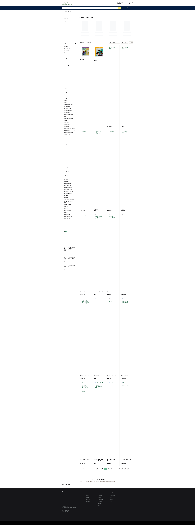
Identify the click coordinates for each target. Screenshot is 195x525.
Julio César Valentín (67, 134)
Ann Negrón (66, 56)
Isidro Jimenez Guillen (67, 108)
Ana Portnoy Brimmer (67, 48)
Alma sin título (96, 375)
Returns (99, 497)
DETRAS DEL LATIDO (111, 124)
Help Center (100, 495)
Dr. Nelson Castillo (67, 82)
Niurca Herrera (66, 173)
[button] (126, 8)
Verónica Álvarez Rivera (68, 216)
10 (102, 468)
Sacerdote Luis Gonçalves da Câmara (127, 462)
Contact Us (100, 503)
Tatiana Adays (66, 212)
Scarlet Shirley (66, 208)
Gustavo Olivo (66, 102)
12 (108, 468)
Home (63, 11)
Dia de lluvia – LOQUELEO (126, 124)
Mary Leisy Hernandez (67, 165)
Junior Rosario (66, 136)
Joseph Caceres (66, 122)
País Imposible (83, 291)
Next (129, 468)
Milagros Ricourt (110, 462)
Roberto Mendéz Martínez (68, 193)
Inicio (76, 2)
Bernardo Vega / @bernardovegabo (67, 65)
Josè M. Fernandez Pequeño (68, 118)
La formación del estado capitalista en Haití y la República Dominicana (98, 293)
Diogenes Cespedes (67, 80)
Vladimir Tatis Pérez (67, 218)
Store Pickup (100, 505)
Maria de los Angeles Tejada (68, 161)
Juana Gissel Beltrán (67, 130)
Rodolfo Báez (66, 195)
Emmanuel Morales (67, 90)
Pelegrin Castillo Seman (67, 185)
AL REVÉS (82, 207)
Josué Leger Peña (67, 124)
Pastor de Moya (66, 181)
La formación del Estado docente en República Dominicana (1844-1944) (98, 460)
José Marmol (66, 120)
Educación (65, 23)
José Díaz (65, 116)
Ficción (65, 25)
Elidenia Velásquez (67, 86)
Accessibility (100, 501)
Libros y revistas (88, 2)
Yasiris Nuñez (66, 222)
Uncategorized (66, 38)
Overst (65, 177)
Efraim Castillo (66, 84)
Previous (83, 468)
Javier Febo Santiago (67, 112)
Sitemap (87, 497)
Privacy (111, 501)
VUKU (65, 220)
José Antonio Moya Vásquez (68, 114)
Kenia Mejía (65, 138)
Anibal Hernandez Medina (68, 54)
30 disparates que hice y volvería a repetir (71, 258)
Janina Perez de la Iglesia (68, 110)
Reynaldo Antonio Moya (68, 189)
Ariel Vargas (66, 58)
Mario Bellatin (66, 163)
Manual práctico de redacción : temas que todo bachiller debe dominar (126, 377)
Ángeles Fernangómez (67, 52)
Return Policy (112, 495)
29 (125, 468)
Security (111, 499)
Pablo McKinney (66, 179)
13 (111, 468)
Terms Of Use (112, 497)
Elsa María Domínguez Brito (68, 88)
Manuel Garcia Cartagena (84, 462)
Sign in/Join (88, 501)
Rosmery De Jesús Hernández (69, 199)
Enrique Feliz (66, 92)
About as (87, 495)
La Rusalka (109, 207)
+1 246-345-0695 (65, 511)
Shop (66, 11)
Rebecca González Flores (68, 187)
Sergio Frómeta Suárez (67, 210)
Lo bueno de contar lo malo (71, 266)
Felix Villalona (66, 94)
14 (114, 468)
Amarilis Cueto (66, 46)
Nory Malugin (66, 175)
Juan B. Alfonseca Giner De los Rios (100, 462)
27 (119, 468)
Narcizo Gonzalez (67, 171)
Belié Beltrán (66, 60)
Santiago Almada (66, 206)
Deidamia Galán (66, 78)
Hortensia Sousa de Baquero (68, 104)
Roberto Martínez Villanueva (68, 191)
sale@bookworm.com (65, 510)
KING (64, 142)
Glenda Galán (66, 98)
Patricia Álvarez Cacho (67, 183)
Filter (65, 231)
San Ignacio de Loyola (67, 204)
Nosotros (80, 2)
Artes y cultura (66, 21)
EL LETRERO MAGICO (84, 57)
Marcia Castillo (66, 157)
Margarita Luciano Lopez (68, 159)
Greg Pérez (65, 100)
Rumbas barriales (124, 291)
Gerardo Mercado (67, 96)
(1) (70, 238)
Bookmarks (88, 499)
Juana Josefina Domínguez (68, 132)
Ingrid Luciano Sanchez (67, 106)
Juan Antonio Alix (66, 126)
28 (122, 468)
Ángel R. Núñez (66, 50)
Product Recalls (100, 499)
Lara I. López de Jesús (67, 144)
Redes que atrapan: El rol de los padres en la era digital (71, 248)
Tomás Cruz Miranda (67, 214)
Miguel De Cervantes (67, 167)
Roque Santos (66, 197)
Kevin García (66, 140)
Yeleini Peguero (66, 224)
